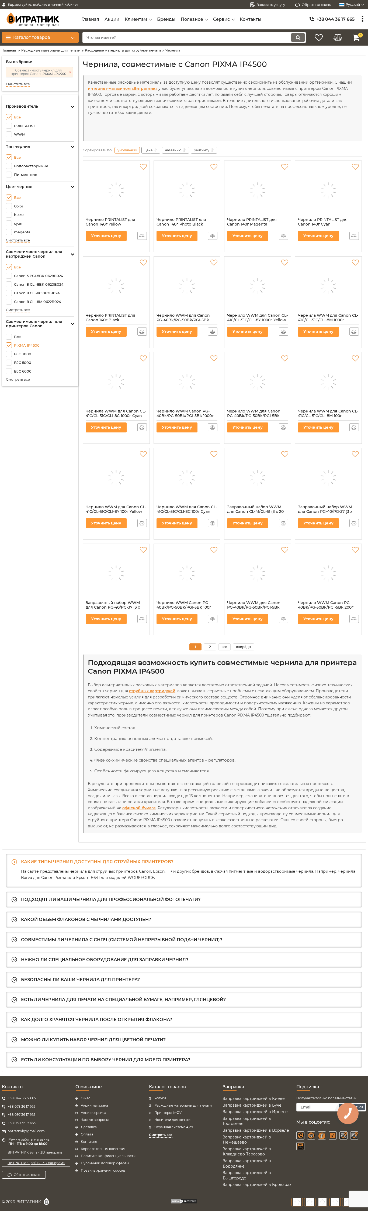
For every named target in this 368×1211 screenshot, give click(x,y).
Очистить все (18, 84)
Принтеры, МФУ (168, 1113)
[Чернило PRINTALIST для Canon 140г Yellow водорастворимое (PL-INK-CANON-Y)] (116, 190)
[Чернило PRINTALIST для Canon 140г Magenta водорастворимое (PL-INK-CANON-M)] (257, 190)
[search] (298, 37)
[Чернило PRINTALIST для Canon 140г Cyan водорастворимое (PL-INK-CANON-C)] (328, 190)
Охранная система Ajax (173, 1127)
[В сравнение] (142, 236)
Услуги (160, 1098)
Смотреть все (18, 240)
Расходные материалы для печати (183, 1105)
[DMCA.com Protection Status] (184, 1202)
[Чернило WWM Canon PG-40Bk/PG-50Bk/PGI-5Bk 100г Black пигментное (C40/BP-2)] (187, 574)
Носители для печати (172, 1120)
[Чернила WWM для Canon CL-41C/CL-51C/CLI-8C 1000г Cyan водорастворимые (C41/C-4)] (116, 382)
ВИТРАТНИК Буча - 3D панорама (35, 1152)
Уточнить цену (106, 235)
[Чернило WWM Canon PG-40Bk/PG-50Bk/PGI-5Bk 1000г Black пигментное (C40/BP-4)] (187, 382)
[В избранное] (143, 166)
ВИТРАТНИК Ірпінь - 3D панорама (36, 1163)
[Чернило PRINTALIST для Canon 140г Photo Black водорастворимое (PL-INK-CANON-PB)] (187, 190)
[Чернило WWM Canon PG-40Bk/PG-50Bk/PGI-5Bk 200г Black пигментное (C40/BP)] (328, 574)
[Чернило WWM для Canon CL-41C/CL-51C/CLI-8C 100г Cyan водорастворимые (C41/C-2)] (187, 478)
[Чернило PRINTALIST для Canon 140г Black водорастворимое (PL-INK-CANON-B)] (116, 286)
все (224, 647)
